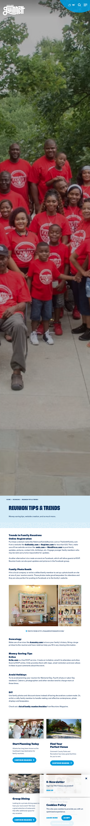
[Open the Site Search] (79, 5)
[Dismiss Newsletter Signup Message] (86, 778)
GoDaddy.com (31, 544)
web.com (40, 547)
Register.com (47, 544)
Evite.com (13, 660)
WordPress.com (54, 547)
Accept (66, 818)
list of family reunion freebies (33, 706)
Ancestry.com (36, 642)
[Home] (14, 10)
